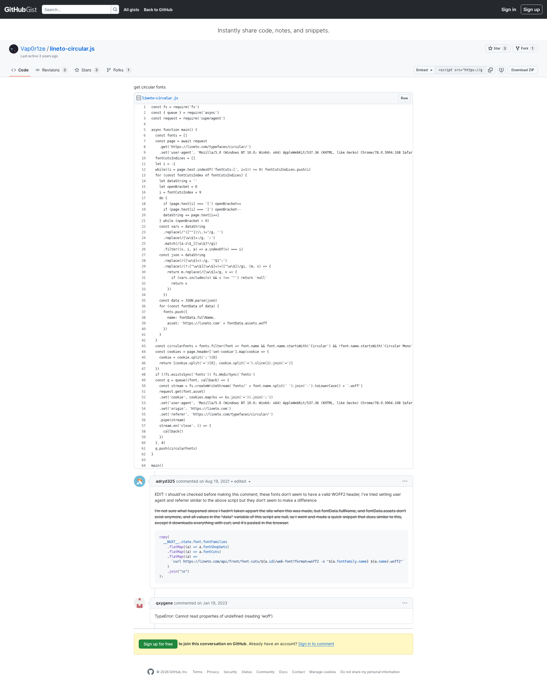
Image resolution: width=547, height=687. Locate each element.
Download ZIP (522, 70)
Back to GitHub (158, 9)
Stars (89, 69)
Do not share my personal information (370, 672)
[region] (273, 286)
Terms (197, 672)
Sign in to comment (316, 643)
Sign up (531, 9)
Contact (298, 672)
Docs (283, 672)
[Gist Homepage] (21, 9)
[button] (490, 70)
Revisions (54, 69)
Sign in (508, 9)
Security (230, 672)
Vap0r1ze (33, 48)
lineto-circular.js (72, 48)
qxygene (164, 602)
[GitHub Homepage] (150, 672)
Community (265, 672)
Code (23, 69)
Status (247, 672)
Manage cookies (322, 672)
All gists (131, 9)
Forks (121, 69)
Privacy (213, 672)
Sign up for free (158, 643)
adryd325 (165, 481)
